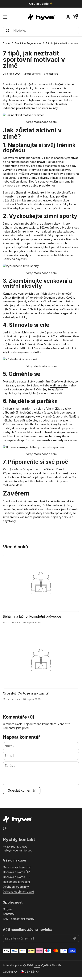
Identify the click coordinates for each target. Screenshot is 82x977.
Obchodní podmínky (16, 886)
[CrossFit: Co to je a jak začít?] (41, 660)
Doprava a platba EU (16, 877)
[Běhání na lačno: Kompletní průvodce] (41, 583)
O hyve (7, 909)
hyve (37, 965)
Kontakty (8, 914)
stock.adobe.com (45, 122)
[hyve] (41, 17)
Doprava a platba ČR (16, 872)
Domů (6, 43)
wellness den (59, 385)
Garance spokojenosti (17, 867)
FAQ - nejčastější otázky (18, 919)
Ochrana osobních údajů (18, 891)
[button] (75, 17)
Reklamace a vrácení (16, 881)
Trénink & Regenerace (28, 43)
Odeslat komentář (22, 790)
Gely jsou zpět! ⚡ (41, 3)
